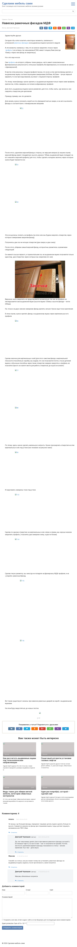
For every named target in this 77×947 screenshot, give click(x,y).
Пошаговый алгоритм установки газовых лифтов (56, 759)
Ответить (14, 832)
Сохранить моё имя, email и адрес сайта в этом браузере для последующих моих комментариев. (37, 920)
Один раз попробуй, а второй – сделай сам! (55, 792)
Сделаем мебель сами (17, 3)
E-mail (28, 890)
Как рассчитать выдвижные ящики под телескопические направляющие (19, 760)
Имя (3, 890)
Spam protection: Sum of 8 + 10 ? (13, 923)
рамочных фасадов (21, 43)
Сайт (51, 890)
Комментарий (7, 897)
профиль (8, 50)
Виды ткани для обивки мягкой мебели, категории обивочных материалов (17, 793)
